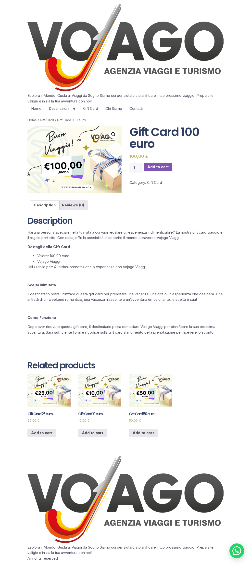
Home (36, 108)
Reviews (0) (73, 205)
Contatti (136, 108)
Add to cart (158, 166)
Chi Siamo (113, 108)
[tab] (45, 205)
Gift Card (90, 108)
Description (45, 205)
